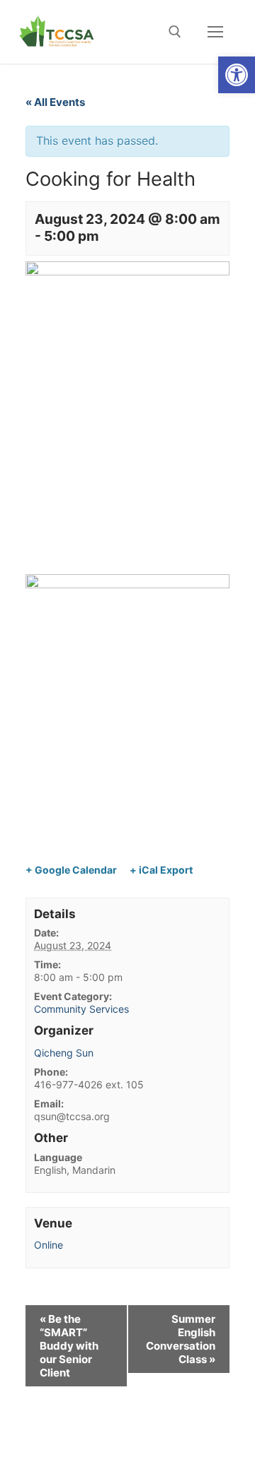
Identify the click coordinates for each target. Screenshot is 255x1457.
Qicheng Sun (64, 1053)
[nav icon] (215, 32)
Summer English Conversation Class (180, 1339)
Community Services (81, 1009)
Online (48, 1245)
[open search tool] (175, 31)
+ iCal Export (161, 870)
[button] (236, 75)
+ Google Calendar (71, 870)
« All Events (55, 102)
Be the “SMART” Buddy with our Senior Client (69, 1345)
